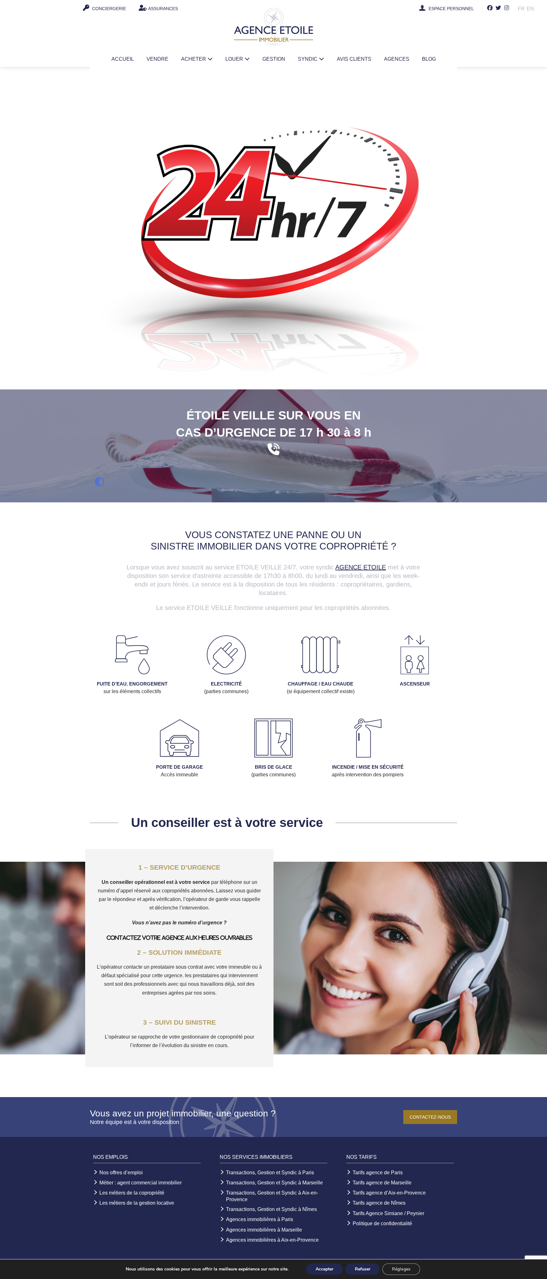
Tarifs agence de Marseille (382, 1182)
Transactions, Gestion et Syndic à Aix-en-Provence (272, 1196)
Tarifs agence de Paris (378, 1172)
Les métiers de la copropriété (131, 1192)
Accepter (324, 1269)
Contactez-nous (430, 1117)
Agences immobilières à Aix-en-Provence (272, 1240)
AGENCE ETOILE (360, 567)
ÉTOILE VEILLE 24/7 (48, 8)
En (530, 8)
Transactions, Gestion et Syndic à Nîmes (271, 1209)
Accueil (122, 59)
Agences (396, 59)
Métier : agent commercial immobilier (140, 1182)
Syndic (308, 59)
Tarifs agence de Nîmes (379, 1203)
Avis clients (354, 59)
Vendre (157, 59)
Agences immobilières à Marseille (264, 1229)
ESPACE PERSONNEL (451, 8)
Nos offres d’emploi (121, 1172)
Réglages (401, 1269)
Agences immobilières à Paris (259, 1219)
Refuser (362, 1269)
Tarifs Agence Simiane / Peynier (388, 1213)
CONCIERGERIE (108, 8)
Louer (234, 59)
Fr (521, 8)
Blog (429, 59)
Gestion (273, 59)
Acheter (194, 59)
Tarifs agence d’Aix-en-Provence (389, 1192)
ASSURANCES (163, 8)
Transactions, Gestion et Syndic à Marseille (274, 1182)
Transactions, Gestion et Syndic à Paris (270, 1172)
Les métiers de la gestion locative (136, 1203)
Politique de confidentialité (382, 1223)
